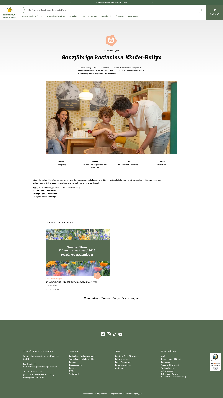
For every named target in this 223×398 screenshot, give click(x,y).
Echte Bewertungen (170, 374)
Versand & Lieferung (170, 365)
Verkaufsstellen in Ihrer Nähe (81, 359)
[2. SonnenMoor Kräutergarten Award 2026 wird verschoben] (78, 252)
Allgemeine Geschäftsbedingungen (126, 393)
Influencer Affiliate (123, 365)
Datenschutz (87, 393)
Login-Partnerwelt (123, 362)
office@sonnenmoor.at (33, 377)
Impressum (166, 362)
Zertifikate (120, 368)
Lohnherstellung (122, 359)
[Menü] (219, 354)
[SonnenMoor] (10, 12)
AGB (163, 356)
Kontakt (72, 368)
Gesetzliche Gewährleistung (173, 376)
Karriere (72, 362)
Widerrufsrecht (167, 368)
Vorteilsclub (74, 374)
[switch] (215, 368)
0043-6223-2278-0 (35, 371)
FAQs (71, 371)
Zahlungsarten (167, 371)
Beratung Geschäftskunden (127, 356)
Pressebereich (75, 365)
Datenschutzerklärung (171, 359)
